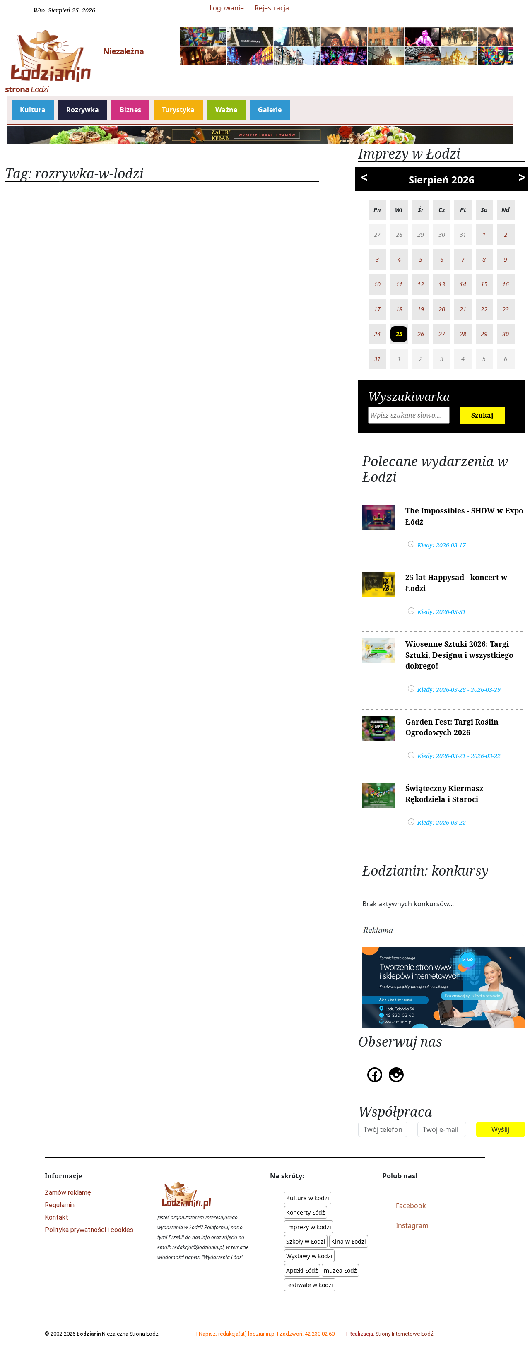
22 (484, 309)
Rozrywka (82, 109)
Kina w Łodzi (348, 1241)
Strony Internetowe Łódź (405, 1334)
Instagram (412, 1225)
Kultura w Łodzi (307, 1198)
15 (484, 284)
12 (420, 284)
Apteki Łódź (302, 1270)
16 (505, 284)
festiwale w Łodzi (309, 1285)
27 (441, 334)
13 (441, 284)
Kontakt (56, 1217)
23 (505, 309)
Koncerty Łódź (305, 1212)
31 (377, 359)
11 (399, 284)
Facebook (411, 1205)
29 (484, 334)
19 (420, 309)
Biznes (130, 109)
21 (463, 309)
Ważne (226, 109)
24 (377, 334)
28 (463, 334)
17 (377, 309)
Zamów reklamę (68, 1192)
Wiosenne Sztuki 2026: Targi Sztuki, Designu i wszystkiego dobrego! (459, 655)
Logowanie (227, 7)
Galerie (270, 109)
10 (377, 284)
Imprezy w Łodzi (308, 1227)
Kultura (33, 109)
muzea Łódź (340, 1270)
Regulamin (60, 1205)
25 (399, 334)
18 (399, 309)
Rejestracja (272, 7)
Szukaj (482, 415)
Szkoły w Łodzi (305, 1241)
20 (441, 309)
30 (505, 334)
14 (463, 284)
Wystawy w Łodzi (309, 1256)
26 (420, 334)
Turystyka (178, 109)
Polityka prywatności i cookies (89, 1230)
